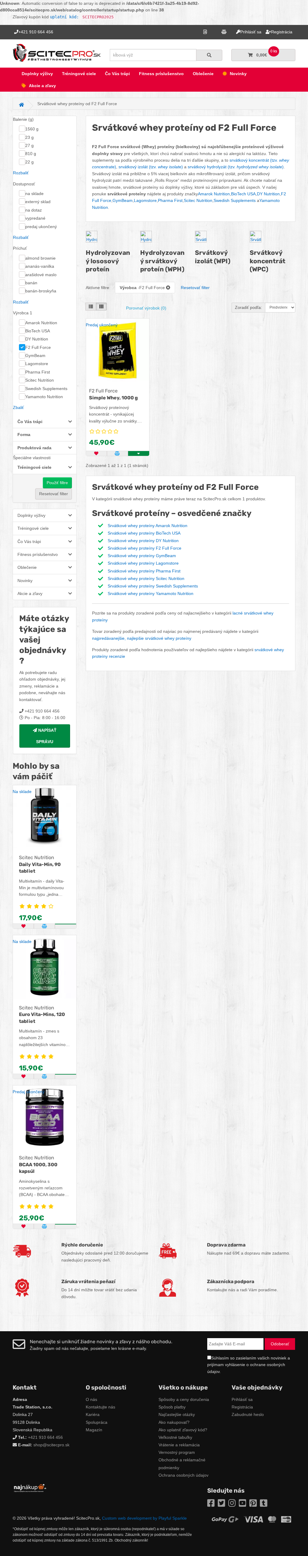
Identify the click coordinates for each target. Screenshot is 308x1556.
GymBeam (35, 355)
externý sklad (38, 201)
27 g (29, 145)
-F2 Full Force (143, 287)
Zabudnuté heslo (248, 1414)
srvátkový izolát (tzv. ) (151, 166)
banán (31, 282)
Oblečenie (203, 73)
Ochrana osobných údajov (183, 1475)
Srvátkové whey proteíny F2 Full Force (144, 548)
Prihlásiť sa (242, 1399)
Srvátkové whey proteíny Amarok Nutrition (147, 525)
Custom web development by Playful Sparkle (144, 1518)
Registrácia (242, 1407)
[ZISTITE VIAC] (65, 1224)
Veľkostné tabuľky (175, 1437)
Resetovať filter (53, 493)
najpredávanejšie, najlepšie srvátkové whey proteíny (141, 638)
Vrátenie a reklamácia (179, 1444)
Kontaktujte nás (100, 1407)
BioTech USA (37, 330)
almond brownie (40, 258)
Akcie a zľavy (42, 85)
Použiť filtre (57, 482)
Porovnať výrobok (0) (146, 308)
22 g (29, 162)
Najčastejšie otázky (177, 1414)
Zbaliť (18, 407)
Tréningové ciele (79, 73)
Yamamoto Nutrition (44, 396)
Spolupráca (96, 1422)
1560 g (31, 129)
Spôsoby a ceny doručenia (184, 1399)
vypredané (35, 218)
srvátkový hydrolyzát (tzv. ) (236, 166)
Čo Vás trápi (117, 73)
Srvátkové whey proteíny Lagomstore (143, 563)
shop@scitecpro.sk (51, 1444)
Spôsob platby (172, 1407)
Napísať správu (46, 736)
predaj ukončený (41, 226)
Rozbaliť (21, 172)
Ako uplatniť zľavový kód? (183, 1429)
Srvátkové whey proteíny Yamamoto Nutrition (150, 593)
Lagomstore (36, 363)
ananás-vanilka (39, 266)
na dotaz (33, 210)
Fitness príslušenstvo (161, 73)
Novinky (238, 73)
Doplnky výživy (37, 73)
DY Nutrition (36, 339)
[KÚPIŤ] (65, 1074)
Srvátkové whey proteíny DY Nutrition (143, 540)
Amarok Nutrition (41, 322)
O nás (91, 1399)
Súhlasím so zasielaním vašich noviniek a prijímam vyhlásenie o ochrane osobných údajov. (248, 1365)
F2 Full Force (38, 347)
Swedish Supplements (46, 388)
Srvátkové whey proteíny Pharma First (144, 571)
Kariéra (93, 1414)
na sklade (34, 193)
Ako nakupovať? (174, 1422)
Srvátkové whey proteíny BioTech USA (144, 533)
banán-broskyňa (40, 290)
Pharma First (37, 372)
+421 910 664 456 (45, 1437)
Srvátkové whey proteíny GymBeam (142, 555)
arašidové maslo (41, 274)
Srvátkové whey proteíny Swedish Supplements (153, 586)
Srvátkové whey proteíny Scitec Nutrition (146, 578)
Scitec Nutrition (39, 380)
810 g (30, 153)
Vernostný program (177, 1452)
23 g (29, 137)
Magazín (94, 1429)
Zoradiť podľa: (248, 307)
